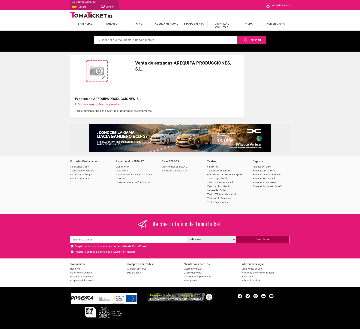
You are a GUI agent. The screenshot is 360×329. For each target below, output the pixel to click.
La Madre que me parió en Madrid (133, 182)
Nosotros (75, 268)
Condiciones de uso (252, 268)
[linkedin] (263, 296)
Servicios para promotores (197, 276)
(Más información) (123, 251)
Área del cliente (281, 5)
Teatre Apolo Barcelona (219, 198)
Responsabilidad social (82, 280)
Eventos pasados (109, 104)
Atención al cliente (136, 268)
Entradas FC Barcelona (264, 182)
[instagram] (255, 296)
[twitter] (247, 296)
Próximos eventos (86, 104)
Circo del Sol (122, 170)
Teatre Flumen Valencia (82, 170)
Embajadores (191, 280)
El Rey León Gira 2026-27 (174, 170)
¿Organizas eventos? (221, 25)
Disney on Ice (122, 166)
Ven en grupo (276, 23)
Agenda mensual (166, 23)
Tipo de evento (194, 23)
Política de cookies (251, 280)
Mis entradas (134, 272)
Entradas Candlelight (81, 174)
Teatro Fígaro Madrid (218, 202)
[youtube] (271, 296)
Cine (139, 23)
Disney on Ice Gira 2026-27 (175, 166)
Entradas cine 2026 (80, 178)
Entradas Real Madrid (264, 178)
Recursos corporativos (81, 276)
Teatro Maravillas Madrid (220, 182)
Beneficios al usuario (81, 272)
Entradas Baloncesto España (268, 186)
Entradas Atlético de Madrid (267, 174)
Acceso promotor (193, 268)
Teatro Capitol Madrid (218, 178)
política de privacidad (99, 251)
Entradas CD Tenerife (263, 170)
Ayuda (249, 23)
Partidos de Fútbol (262, 166)
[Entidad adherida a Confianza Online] (180, 300)
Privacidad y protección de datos (258, 272)
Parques (111, 23)
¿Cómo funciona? (193, 272)
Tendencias (84, 23)
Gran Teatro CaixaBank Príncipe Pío (225, 174)
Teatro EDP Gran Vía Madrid (221, 194)
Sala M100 (212, 166)
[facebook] (240, 296)
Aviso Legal (247, 276)
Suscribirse (262, 239)
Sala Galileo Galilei (79, 166)
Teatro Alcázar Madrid (218, 186)
